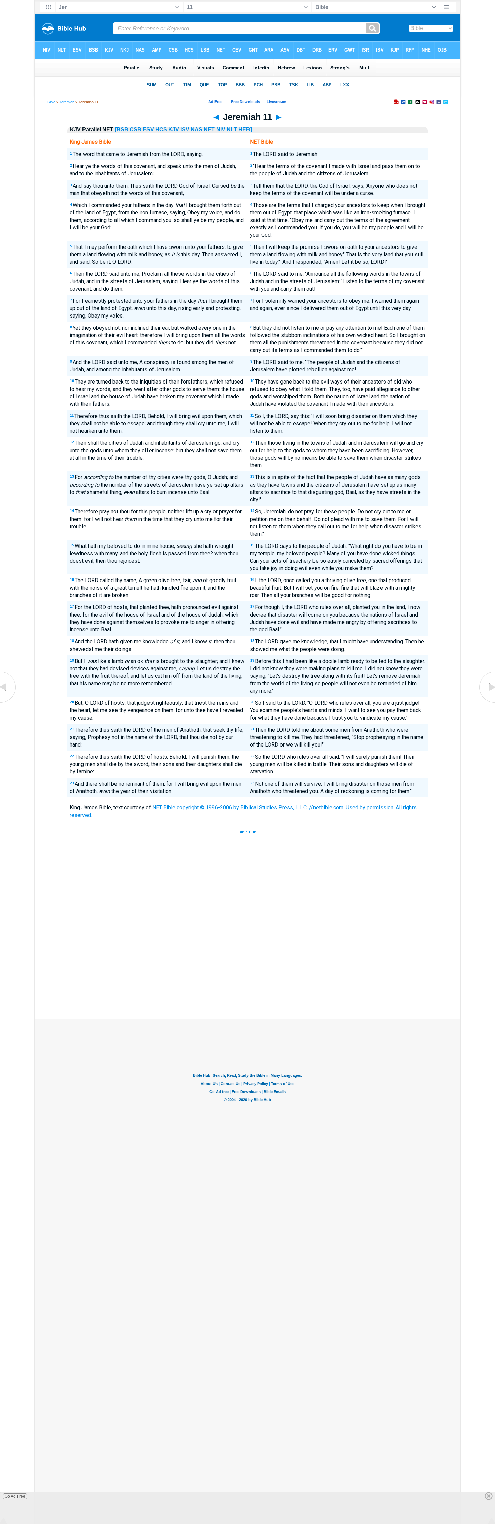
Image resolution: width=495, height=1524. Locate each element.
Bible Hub (247, 832)
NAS (196, 129)
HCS (161, 129)
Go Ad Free (15, 1496)
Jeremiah (66, 102)
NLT (232, 129)
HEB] (245, 129)
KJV (173, 129)
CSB (135, 129)
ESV (148, 129)
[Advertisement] (247, 969)
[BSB (121, 129)
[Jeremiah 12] (486, 702)
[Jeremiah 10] (8, 702)
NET (209, 129)
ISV (184, 129)
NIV (220, 129)
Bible (51, 102)
